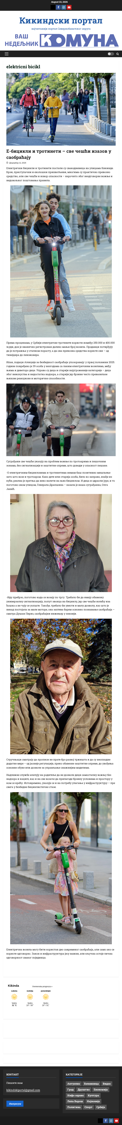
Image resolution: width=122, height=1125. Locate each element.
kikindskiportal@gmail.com (23, 1090)
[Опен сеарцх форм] (117, 54)
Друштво (84, 1089)
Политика (74, 1107)
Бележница (91, 1083)
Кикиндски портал (61, 20)
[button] (6, 54)
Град (70, 1089)
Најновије (93, 1101)
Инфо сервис (75, 1095)
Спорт (88, 1107)
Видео (107, 1083)
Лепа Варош (75, 1101)
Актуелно (73, 1083)
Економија (101, 1089)
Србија (100, 1107)
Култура (93, 1095)
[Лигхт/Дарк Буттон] (111, 53)
